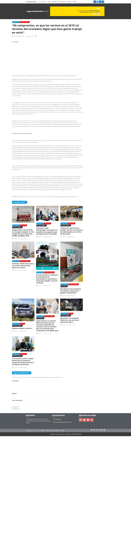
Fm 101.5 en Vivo (43, 1)
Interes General (61, 1)
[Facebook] (88, 420)
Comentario (15, 381)
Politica (74, 1)
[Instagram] (80, 420)
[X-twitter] (91, 420)
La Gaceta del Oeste (19, 36)
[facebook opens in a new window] (95, 2)
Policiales (69, 1)
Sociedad (54, 1)
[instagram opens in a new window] (103, 2)
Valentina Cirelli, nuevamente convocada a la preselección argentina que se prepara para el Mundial (47, 231)
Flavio (15, 238)
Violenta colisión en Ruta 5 (22, 328)
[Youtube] (84, 420)
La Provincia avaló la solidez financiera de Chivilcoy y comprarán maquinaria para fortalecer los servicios (23, 361)
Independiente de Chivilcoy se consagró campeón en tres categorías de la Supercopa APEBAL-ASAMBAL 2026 (23, 233)
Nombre (14, 393)
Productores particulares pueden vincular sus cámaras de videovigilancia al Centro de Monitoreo (71, 231)
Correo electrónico (17, 400)
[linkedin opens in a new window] (100, 2)
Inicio (49, 1)
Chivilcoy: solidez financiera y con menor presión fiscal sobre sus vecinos (23, 266)
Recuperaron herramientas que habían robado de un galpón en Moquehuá (70, 291)
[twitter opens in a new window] (97, 2)
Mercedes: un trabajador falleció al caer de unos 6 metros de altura (69, 320)
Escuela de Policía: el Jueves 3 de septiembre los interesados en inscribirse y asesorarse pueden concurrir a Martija (47, 279)
